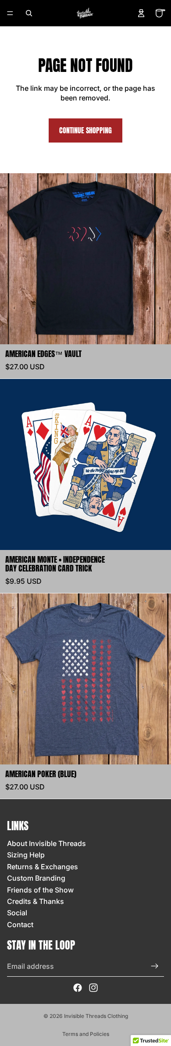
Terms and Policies (85, 1034)
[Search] (29, 13)
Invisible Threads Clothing (96, 1016)
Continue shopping (85, 130)
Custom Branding (36, 878)
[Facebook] (77, 987)
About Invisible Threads (46, 843)
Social (17, 912)
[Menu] (10, 13)
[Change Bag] (160, 13)
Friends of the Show (40, 889)
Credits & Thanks (35, 901)
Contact (20, 924)
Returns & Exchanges (42, 866)
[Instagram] (93, 987)
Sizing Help (26, 854)
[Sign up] (155, 966)
